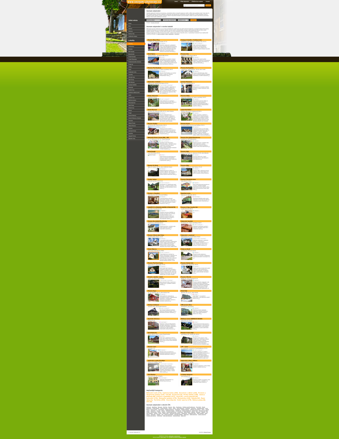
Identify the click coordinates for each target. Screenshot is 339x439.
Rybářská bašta (185, 193)
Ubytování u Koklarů (154, 81)
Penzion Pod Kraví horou (155, 263)
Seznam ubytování (155, 22)
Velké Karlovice (193, 414)
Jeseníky (130, 74)
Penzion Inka (185, 54)
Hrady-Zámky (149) (190, 395)
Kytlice (159, 412)
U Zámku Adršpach (186, 374)
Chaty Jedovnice (153, 95)
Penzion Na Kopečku (187, 68)
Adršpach (148, 407)
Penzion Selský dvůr (187, 263)
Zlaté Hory (183, 415)
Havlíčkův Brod (200, 408)
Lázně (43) (179, 396)
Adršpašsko (131, 46)
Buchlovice (179, 407)
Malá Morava (187, 412)
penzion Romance (186, 81)
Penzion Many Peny (154, 40)
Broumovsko (131, 54)
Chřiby (130, 67)
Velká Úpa (186, 414)
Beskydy (130, 49)
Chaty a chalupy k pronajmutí (166, 99)
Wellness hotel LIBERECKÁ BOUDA (191, 318)
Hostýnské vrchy (132, 72)
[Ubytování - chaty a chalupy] (199, 43)
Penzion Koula (185, 123)
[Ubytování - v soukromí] (166, 280)
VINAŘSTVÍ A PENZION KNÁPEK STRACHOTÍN (161, 207)
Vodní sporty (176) (184, 400)
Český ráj (130, 64)
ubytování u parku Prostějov (156, 360)
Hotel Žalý (184, 291)
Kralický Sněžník (132, 84)
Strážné (158, 414)
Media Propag (207, 432)
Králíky (148, 412)
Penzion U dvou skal (187, 332)
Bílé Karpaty (131, 51)
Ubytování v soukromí (166, 85)
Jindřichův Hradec (170, 410)
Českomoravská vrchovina (134, 61)
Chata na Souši (185, 249)
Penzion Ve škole (153, 165)
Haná (129, 69)
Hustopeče (177, 409)
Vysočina (130, 133)
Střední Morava (132, 125)
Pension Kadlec (152, 123)
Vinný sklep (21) (171, 400)
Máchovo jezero (132, 100)
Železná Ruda (176, 415)
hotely (166, 34)
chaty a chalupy (161, 34)
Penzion (166, 43)
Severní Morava (132, 115)
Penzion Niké (185, 151)
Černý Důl (198, 407)
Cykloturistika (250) (170, 393)
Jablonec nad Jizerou (195, 409)
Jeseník (158, 410)
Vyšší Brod (159, 415)
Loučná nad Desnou (171, 412)
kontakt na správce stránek (175, 437)
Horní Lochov (154, 409)
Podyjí (129, 113)
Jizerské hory (131, 77)
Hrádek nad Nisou (169, 409)
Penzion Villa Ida (186, 277)
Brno (174, 407)
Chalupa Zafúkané (153, 305)
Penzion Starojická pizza (188, 179)
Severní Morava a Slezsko (134, 118)
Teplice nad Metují (168, 414)
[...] (174, 51)
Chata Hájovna (152, 249)
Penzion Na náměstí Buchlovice (190, 137)
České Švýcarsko (132, 59)
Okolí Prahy (131, 105)
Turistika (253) (159, 400)
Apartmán (199, 196)
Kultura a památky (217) (165, 396)
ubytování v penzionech (174, 436)
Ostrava (203, 412)
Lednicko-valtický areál (133, 92)
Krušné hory (131, 90)
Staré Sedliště (200, 413)
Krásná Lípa (154, 412)
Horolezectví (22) (177, 394)
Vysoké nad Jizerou (151, 415)
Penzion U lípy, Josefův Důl (189, 207)
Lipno (129, 95)
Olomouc (198, 412)
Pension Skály (185, 95)
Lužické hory (131, 97)
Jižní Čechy (131, 79)
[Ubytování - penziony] (199, 113)
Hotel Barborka (152, 332)
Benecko (160, 407)
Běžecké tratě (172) (154, 393)
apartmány (171, 34)
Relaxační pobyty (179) (168, 398)
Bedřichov (154, 407)
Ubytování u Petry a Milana (189, 360)
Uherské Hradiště (178, 414)
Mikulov (193, 412)
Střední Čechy (131, 123)
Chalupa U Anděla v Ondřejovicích (191, 40)
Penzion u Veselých (154, 193)
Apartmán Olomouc (154, 318)
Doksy (174, 408)
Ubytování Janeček (187, 221)
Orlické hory (131, 108)
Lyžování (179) (152, 398)
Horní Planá (161, 409)
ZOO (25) (149, 401)
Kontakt (208, 1)
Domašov (187, 408)
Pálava (130, 110)
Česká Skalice (155, 408)
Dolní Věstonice (180, 408)
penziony (177, 34)
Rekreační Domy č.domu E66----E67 (158, 137)
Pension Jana (152, 346)
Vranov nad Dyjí (202, 414)
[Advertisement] (178, 425)
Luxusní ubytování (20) (191, 396)
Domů (176, 1)
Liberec (163, 412)
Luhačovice (180, 412)
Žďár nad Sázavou (167, 415)
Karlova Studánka (186, 410)
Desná (170, 408)
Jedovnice (153, 410)
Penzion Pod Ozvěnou (154, 68)
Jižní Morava (131, 82)
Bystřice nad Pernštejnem (189, 407)
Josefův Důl (178, 410)
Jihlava (163, 410)
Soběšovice (184, 413)
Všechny (130, 43)
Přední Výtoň (165, 413)
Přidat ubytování (185, 1)
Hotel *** (166, 57)
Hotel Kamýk (151, 151)
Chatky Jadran (152, 179)
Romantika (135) (184, 398)
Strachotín (153, 414)
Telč (162, 414)
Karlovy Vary (195, 410)
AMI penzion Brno (186, 305)
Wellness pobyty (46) (198, 400)
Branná (170, 407)
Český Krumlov (163, 408)
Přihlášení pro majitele (197, 1)
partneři (184, 437)
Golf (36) (168, 394)
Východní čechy (132, 131)
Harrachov (193, 408)
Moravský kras (131, 102)
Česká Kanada (132, 56)
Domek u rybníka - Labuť (155, 277)
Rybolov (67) (195, 398)
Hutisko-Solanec (185, 409)
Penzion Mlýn (185, 165)
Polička (155, 413)
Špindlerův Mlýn (192, 413)
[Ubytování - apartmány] (199, 85)
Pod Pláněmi (151, 374)
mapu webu (163, 437)
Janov (203, 409)
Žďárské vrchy (131, 138)
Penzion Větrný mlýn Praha (156, 235)
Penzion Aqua (152, 291)
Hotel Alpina (151, 54)
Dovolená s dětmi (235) (188, 393)
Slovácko (130, 120)
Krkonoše (130, 87)
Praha (159, 413)
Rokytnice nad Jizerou (175, 413)
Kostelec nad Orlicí (203, 410)
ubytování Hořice (186, 109)
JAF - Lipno (184, 346)
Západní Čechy (132, 136)
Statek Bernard (152, 109)
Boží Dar (165, 407)
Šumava (130, 128)
